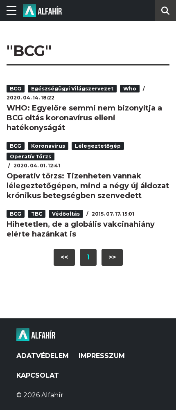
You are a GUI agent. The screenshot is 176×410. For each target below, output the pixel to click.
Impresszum (102, 356)
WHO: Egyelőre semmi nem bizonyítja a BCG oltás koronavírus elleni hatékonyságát (84, 118)
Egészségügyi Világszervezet (72, 89)
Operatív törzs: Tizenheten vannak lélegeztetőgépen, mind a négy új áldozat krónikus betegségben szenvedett (88, 185)
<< (64, 257)
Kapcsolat (37, 375)
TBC (36, 214)
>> (112, 257)
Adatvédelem (42, 356)
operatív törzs (30, 156)
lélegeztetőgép (98, 146)
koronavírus (48, 146)
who (129, 89)
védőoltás (66, 214)
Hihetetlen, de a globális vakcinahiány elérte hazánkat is (81, 229)
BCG (15, 89)
